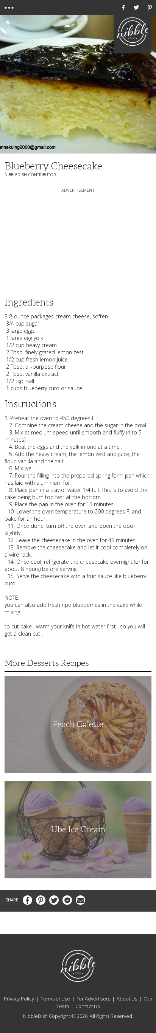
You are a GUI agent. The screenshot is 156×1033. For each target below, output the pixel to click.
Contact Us (87, 1006)
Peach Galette (78, 724)
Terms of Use (55, 998)
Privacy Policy (19, 998)
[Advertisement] (78, 241)
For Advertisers (93, 998)
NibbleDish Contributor (30, 175)
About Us (127, 998)
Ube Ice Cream (78, 829)
